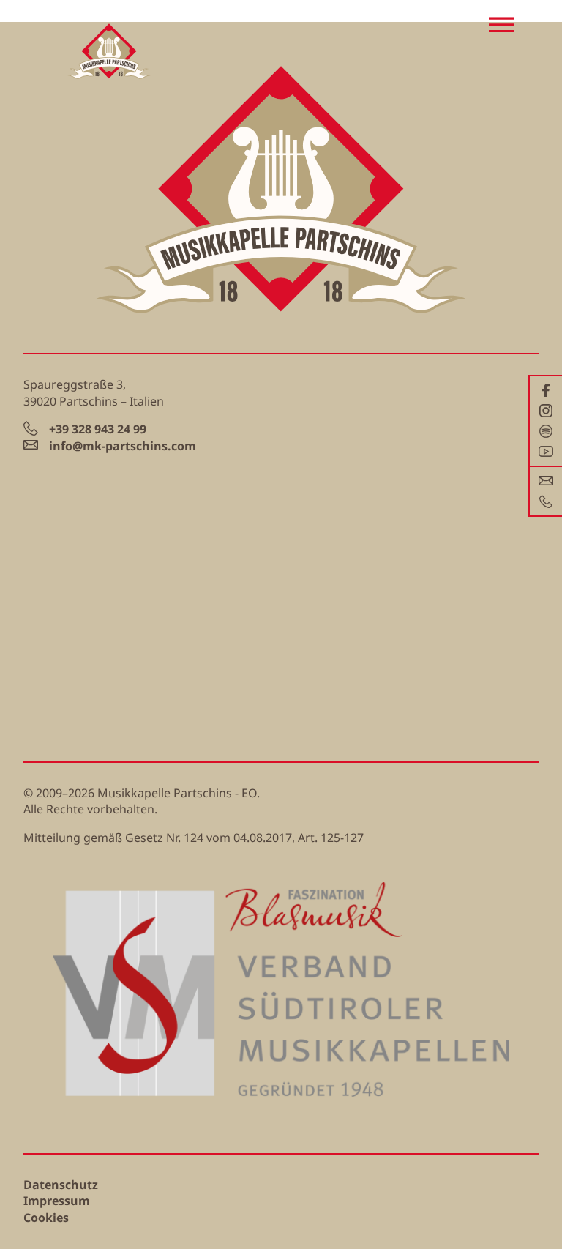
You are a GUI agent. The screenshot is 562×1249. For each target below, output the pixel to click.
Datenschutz (60, 1185)
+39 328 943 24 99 (97, 429)
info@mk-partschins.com (122, 446)
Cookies (46, 1217)
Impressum (56, 1201)
